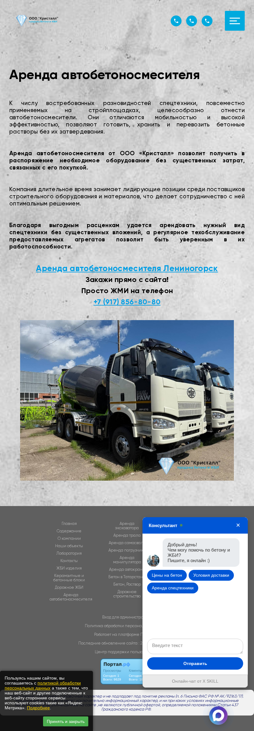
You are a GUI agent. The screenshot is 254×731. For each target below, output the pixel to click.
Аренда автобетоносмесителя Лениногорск (127, 268)
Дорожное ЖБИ (69, 587)
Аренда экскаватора (127, 526)
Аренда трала (127, 535)
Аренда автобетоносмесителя (71, 597)
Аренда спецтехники (173, 588)
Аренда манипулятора (127, 560)
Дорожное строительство (127, 594)
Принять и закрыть (66, 721)
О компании (69, 538)
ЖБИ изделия (69, 568)
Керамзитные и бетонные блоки (69, 578)
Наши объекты (69, 546)
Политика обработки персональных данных (127, 625)
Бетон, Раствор (127, 584)
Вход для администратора (127, 617)
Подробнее (38, 707)
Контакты (69, 561)
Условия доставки (211, 575)
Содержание (69, 531)
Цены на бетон (167, 575)
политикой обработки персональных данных (43, 685)
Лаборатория (69, 553)
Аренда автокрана (127, 569)
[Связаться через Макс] (218, 715)
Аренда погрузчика (127, 550)
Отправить (195, 663)
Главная (69, 524)
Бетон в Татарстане (127, 577)
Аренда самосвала (127, 543)
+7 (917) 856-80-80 (127, 301)
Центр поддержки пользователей (127, 652)
